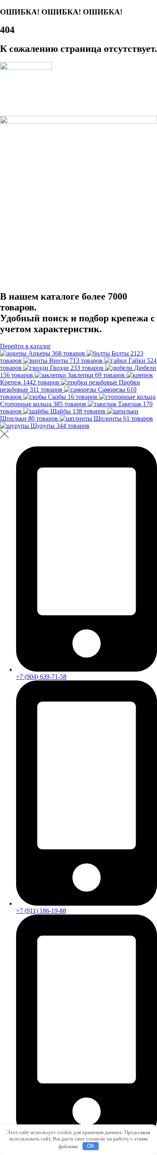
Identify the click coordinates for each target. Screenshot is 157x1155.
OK (91, 1146)
